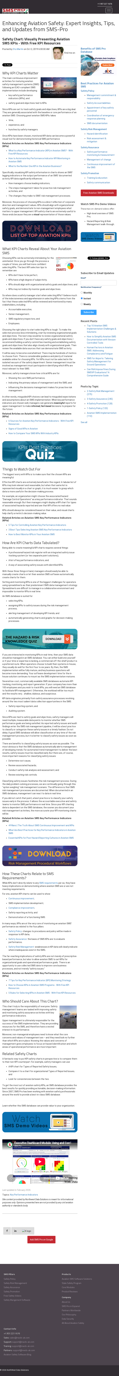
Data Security (68, 1318)
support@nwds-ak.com (23, 1341)
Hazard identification (97, 134)
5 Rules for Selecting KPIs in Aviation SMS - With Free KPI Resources (42, 993)
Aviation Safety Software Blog (17, 1354)
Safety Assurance (18, 939)
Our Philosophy (69, 1314)
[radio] (99, 294)
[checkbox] (99, 299)
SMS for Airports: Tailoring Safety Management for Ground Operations (100, 361)
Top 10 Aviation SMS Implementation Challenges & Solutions (101, 328)
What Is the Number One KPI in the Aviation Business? (35, 166)
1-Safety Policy (97, 408)
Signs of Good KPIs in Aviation (23, 428)
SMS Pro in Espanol (71, 1306)
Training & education (97, 178)
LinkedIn (4, 61)
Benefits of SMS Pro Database (93, 50)
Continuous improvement (21, 898)
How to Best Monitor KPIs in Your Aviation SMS (32, 534)
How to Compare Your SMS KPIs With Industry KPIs (34, 433)
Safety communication (98, 182)
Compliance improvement (21, 908)
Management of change (99, 159)
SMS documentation (97, 123)
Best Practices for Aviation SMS (97, 85)
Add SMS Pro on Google (41, 1239)
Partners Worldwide (71, 1310)
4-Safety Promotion (99, 403)
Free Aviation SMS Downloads (98, 192)
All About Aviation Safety (73, 1323)
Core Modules (68, 1287)
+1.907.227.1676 (104, 4)
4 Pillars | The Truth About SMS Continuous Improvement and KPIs (41, 825)
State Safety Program (71, 1283)
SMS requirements (48, 883)
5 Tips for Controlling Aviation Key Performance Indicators (37, 525)
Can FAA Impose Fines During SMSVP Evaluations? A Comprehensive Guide (101, 372)
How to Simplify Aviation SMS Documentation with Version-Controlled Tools (101, 339)
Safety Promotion (90, 173)
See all (84, 422)
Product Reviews (70, 1291)
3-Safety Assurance (100, 399)
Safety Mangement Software (17, 1299)
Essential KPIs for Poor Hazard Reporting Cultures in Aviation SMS (41, 838)
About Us (66, 1302)
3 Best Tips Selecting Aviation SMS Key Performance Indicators (40, 529)
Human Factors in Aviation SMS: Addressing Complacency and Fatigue (100, 350)
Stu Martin (18, 49)
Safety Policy (15, 931)
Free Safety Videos (12, 1295)
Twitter (8, 61)
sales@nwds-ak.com (20, 1337)
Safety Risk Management (21, 947)
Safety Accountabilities (98, 103)
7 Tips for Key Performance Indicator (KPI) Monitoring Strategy (40, 980)
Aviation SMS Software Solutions (77, 1278)
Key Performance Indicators (24, 1194)
